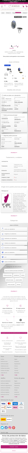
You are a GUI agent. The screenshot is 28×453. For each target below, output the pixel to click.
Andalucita (17, 394)
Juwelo (16, 109)
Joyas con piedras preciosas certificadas (14, 270)
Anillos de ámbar (5, 390)
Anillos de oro (4, 361)
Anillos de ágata (5, 383)
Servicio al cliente (7, 322)
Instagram (9, 427)
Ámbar (16, 390)
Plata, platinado (18, 102)
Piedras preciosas (7, 275)
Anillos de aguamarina (6, 385)
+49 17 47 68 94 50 (7, 325)
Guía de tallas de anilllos (7, 349)
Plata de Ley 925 (6, 105)
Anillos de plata (11, 284)
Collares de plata (5, 370)
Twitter (2, 427)
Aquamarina (17, 364)
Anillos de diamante (5, 381)
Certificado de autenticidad (7, 343)
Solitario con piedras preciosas (7, 109)
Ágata (15, 359)
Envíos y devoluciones (7, 340)
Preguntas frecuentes (7, 352)
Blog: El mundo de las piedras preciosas (20, 347)
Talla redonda (18, 143)
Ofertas (18, 284)
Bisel (15, 126)
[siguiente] (25, 76)
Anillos (22, 275)
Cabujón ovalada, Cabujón (6, 126)
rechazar (15, 440)
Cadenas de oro (4, 366)
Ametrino (16, 392)
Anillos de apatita (5, 392)
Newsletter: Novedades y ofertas (20, 343)
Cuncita (16, 370)
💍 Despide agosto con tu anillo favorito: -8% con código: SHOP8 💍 (14, 1)
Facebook (6, 427)
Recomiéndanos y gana (20, 349)
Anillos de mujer (9, 280)
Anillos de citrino (5, 394)
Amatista (16, 361)
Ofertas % (8, 13)
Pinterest (13, 427)
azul (3, 131)
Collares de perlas (5, 368)
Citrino (16, 366)
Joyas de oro (4, 373)
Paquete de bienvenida (20, 352)
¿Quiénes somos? (20, 340)
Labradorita (5, 118)
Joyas (2, 13)
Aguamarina (17, 383)
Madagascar (17, 131)
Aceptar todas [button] (14, 447)
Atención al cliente (7, 346)
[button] (1, 6)
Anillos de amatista (5, 388)
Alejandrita (17, 385)
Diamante (16, 373)
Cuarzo (16, 368)
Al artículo (13, 152)
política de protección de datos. (17, 443)
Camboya (16, 146)
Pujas (17, 13)
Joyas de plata (19, 280)
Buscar (26, 9)
